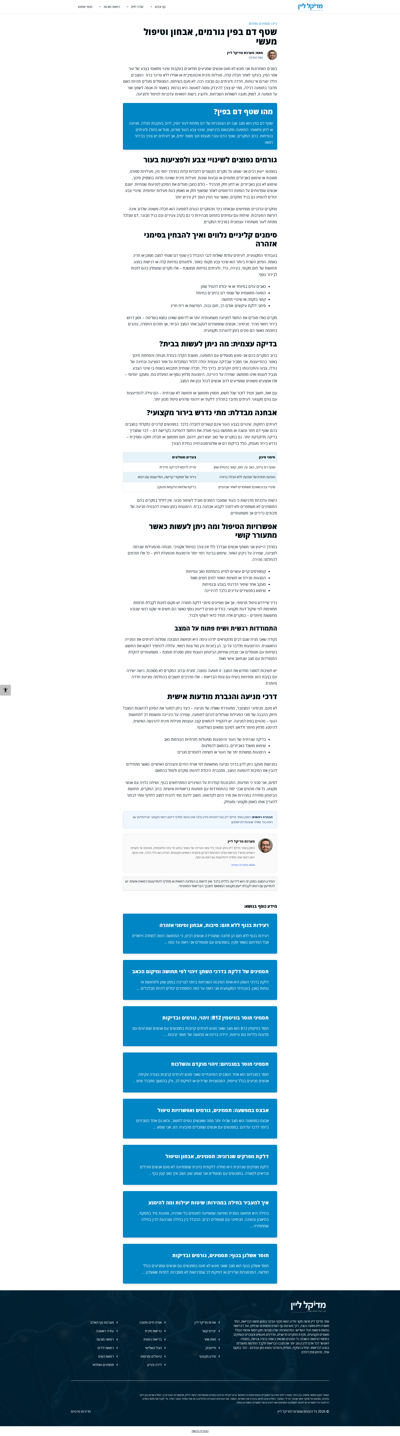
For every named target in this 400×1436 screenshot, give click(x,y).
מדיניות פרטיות (81, 1411)
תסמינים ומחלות (259, 23)
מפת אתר (210, 1339)
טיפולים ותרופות (151, 1356)
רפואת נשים (106, 1356)
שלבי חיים (137, 7)
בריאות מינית (153, 1331)
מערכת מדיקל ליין (241, 841)
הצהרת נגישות (200, 1431)
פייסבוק (210, 1348)
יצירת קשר (209, 1331)
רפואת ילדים (106, 1348)
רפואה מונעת (112, 7)
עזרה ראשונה (105, 1331)
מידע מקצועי (207, 1356)
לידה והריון (154, 1364)
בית (274, 23)
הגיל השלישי (153, 1348)
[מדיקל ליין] (310, 7)
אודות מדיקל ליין (205, 1322)
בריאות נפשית (153, 1339)
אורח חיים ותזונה (150, 1322)
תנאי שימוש (85, 7)
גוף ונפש (160, 7)
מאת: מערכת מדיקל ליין (245, 52)
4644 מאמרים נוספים (243, 865)
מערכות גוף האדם (102, 1322)
